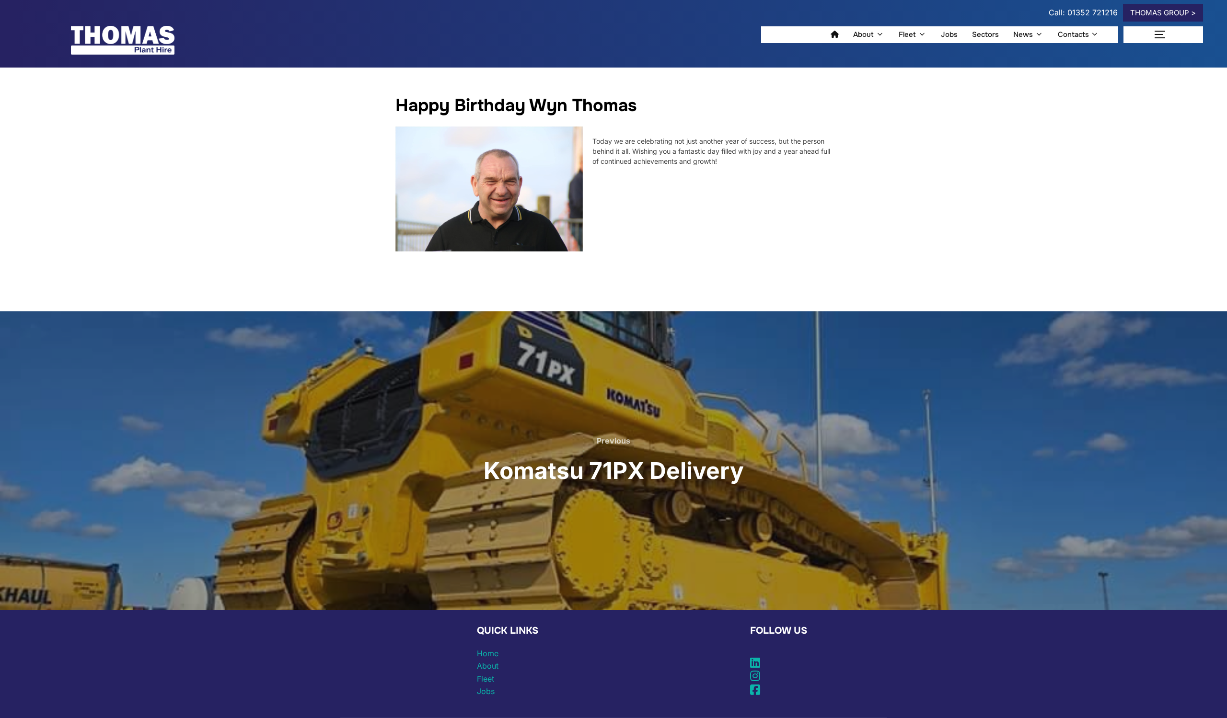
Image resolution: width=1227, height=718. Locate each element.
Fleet (907, 34)
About (863, 34)
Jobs (949, 34)
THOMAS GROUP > (1163, 12)
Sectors (985, 34)
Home (487, 653)
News (1023, 34)
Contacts (1073, 34)
